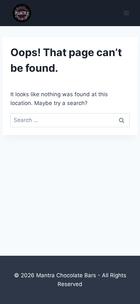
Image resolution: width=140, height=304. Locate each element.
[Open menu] (126, 13)
